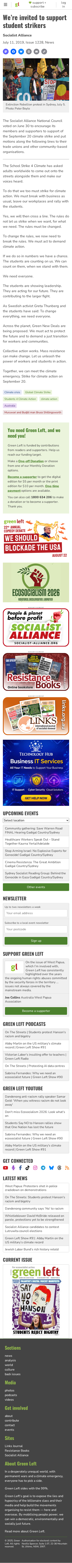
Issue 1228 (34, 42)
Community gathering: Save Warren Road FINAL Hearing (33, 830)
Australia (9, 406)
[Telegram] (43, 1167)
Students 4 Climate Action (20, 399)
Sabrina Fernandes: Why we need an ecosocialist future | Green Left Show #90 (34, 1075)
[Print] (29, 51)
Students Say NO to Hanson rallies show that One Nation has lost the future (33, 1125)
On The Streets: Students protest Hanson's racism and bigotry (35, 1188)
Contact (10, 1425)
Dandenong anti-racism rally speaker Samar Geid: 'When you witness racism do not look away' (35, 1101)
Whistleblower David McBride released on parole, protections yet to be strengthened (34, 1207)
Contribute (12, 1420)
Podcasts (11, 1395)
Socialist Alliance (17, 35)
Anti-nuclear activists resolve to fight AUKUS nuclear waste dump (30, 1248)
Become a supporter (22, 477)
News (49, 42)
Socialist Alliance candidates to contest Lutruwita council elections (32, 1218)
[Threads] (59, 1167)
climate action (49, 399)
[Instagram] (35, 1167)
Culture (10, 1369)
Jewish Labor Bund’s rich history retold (32, 1239)
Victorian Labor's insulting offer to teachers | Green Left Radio (35, 1057)
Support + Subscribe (38, 4)
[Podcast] (13, 1167)
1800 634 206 (41, 497)
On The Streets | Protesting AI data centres (35, 1066)
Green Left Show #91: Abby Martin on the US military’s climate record (34, 1229)
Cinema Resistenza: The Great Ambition (33, 862)
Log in (63, 4)
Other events (36, 887)
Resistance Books (17, 1451)
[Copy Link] (44, 51)
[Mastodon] (6, 51)
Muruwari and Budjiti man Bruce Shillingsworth (32, 412)
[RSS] (67, 1167)
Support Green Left (23, 953)
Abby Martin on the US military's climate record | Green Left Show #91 (33, 1045)
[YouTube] (5, 1167)
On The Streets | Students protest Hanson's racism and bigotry (35, 1034)
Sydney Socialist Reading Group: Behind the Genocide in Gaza (35, 875)
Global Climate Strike (37, 392)
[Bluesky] (21, 51)
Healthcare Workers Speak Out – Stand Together (32, 841)
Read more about (24, 1531)
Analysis (10, 1360)
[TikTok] (28, 1167)
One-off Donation (31, 461)
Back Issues (13, 1374)
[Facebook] (13, 51)
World (9, 1365)
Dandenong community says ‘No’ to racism (34, 1198)
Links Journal (14, 1446)
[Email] (36, 51)
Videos (9, 1400)
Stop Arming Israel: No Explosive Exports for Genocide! (36, 853)
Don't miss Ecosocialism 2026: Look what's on (35, 1114)
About (9, 1416)
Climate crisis (12, 392)
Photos (9, 1390)
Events (9, 1430)
